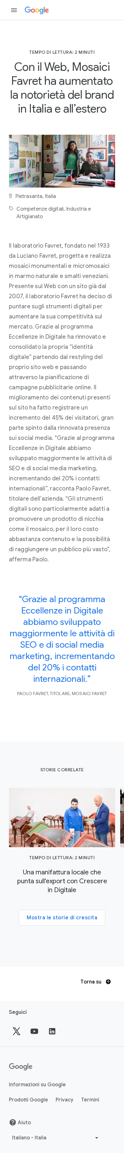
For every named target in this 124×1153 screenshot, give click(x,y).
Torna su (91, 982)
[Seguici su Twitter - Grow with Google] (16, 1031)
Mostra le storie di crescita (62, 918)
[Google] (37, 10)
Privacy (64, 1100)
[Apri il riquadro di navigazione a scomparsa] (14, 10)
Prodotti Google (28, 1100)
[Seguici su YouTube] (34, 1031)
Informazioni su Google (37, 1085)
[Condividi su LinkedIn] (52, 1031)
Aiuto (24, 1122)
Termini (90, 1100)
